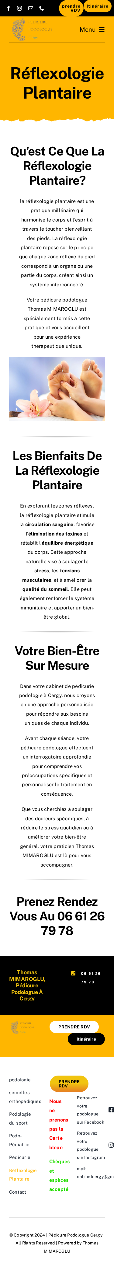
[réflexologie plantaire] (57, 359)
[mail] (30, 8)
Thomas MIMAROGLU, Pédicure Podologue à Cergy (27, 985)
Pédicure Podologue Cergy (75, 1235)
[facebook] (8, 8)
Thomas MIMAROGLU (53, 309)
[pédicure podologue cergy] (33, 20)
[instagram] (19, 8)
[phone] (41, 8)
